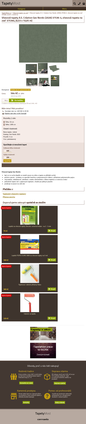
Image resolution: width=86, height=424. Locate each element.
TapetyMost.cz (6, 13)
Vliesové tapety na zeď (20, 13)
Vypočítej (7, 161)
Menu (64, 8)
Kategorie (21, 8)
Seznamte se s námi (26, 383)
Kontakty (26, 402)
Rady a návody (59, 402)
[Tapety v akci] (43, 340)
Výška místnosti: (9, 154)
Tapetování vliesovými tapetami (14, 194)
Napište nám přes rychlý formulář (15, 113)
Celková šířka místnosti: (11, 148)
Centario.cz (43, 419)
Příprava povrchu (9, 197)
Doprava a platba (59, 383)
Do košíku (52, 230)
